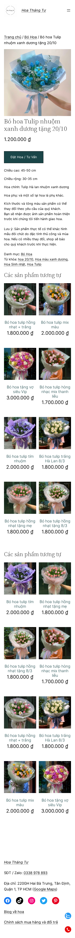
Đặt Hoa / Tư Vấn (24, 157)
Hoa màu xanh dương (51, 259)
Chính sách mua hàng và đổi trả (31, 922)
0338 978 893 (35, 873)
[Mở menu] (68, 10)
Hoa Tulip (34, 264)
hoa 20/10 (25, 259)
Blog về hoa (14, 912)
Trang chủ (12, 37)
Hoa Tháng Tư (34, 10)
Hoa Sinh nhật (14, 264)
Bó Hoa (30, 37)
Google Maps (45, 889)
